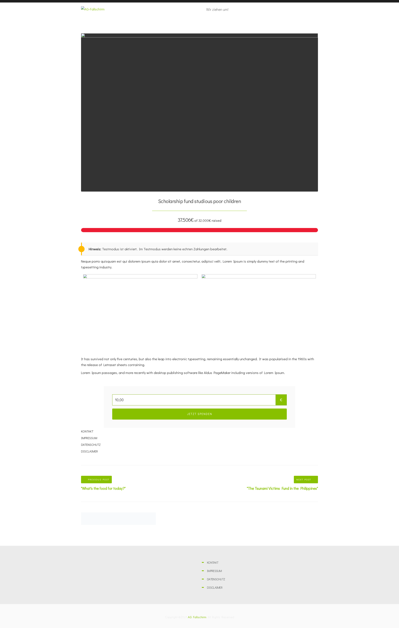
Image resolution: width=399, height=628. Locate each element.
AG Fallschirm (197, 617)
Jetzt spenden (199, 414)
